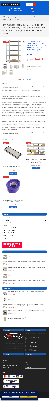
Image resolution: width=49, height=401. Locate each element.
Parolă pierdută (28, 367)
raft (31, 67)
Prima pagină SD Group (9, 17)
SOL (4, 372)
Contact (17, 19)
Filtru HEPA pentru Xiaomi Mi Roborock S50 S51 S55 (13, 167)
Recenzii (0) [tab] (29, 79)
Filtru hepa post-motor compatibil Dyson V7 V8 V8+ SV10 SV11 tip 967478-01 (13, 201)
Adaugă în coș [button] (13, 173)
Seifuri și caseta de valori (10, 233)
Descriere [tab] (19, 79)
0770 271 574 (17, 8)
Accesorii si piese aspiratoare (13, 165)
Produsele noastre (35, 17)
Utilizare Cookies (6, 367)
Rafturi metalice (7, 220)
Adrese (26, 362)
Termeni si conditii (7, 362)
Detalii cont (27, 364)
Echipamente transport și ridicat (12, 230)
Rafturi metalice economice (36, 66)
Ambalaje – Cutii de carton (10, 228)
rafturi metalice (38, 67)
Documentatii (6, 358)
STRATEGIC (29, 69)
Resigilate (5, 238)
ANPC (4, 370)
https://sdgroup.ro (33, 350)
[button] (24, 42)
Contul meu (6, 19)
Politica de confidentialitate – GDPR (10, 365)
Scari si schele (6, 223)
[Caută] (34, 4)
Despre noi (23, 17)
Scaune (4, 225)
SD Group (43, 67)
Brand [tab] (24, 79)
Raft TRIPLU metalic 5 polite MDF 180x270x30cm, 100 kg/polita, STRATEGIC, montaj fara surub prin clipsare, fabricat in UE (36, 161)
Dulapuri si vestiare (8, 235)
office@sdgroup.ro (18, 10)
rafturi (33, 67)
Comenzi (27, 360)
